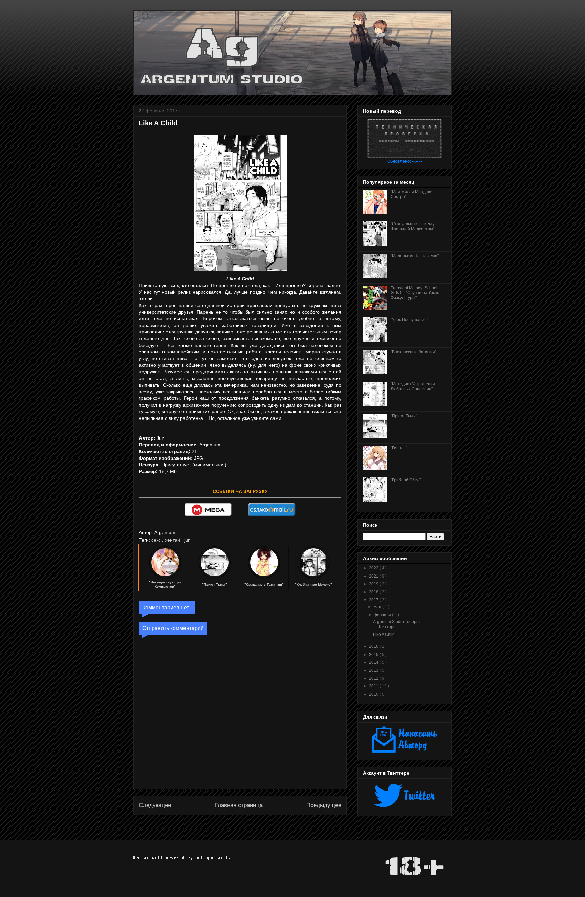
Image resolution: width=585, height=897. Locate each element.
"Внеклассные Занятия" (413, 352)
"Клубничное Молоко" (313, 584)
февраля (383, 614)
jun (187, 540)
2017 (374, 600)
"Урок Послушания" (409, 319)
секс (156, 540)
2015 (374, 654)
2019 (374, 584)
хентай (173, 540)
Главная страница (239, 805)
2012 (374, 678)
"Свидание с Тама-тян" (264, 584)
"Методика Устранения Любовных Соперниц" (413, 386)
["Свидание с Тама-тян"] (264, 577)
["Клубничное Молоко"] (313, 577)
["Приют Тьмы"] (215, 577)
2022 (374, 568)
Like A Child (384, 634)
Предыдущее (323, 805)
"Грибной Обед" (406, 479)
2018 (374, 592)
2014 (374, 662)
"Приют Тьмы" (214, 584)
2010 (374, 694)
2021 (374, 576)
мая (378, 606)
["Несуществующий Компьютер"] (165, 577)
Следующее (155, 805)
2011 (374, 686)
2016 (374, 646)
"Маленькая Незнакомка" (415, 256)
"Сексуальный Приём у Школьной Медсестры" (413, 226)
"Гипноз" (399, 448)
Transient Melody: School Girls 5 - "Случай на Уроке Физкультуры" (415, 293)
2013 (374, 670)
